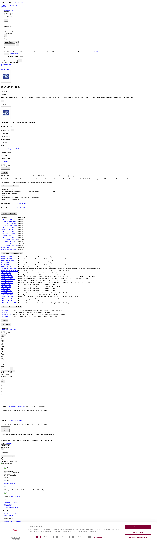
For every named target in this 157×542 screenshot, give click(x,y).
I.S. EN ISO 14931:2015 (8, 279)
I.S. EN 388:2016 (6, 285)
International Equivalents (9, 213)
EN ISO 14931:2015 (7, 293)
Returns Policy (8, 505)
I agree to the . (11, 420)
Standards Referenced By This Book (13, 253)
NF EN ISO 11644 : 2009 (8, 237)
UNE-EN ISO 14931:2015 (9, 303)
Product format (5, 369)
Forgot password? (99, 52)
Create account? (13, 53)
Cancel (7, 42)
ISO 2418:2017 (5, 310)
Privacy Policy (8, 504)
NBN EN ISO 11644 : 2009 (9, 223)
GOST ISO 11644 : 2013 (8, 221)
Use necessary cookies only (138, 537)
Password (70, 52)
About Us (14, 5)
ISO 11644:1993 (21, 208)
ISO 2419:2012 (5, 316)
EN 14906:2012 (5, 263)
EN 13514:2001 (5, 247)
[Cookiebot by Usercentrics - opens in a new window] (15, 538)
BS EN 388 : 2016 (6, 291)
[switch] (55, 537)
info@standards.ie (9, 483)
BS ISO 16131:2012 (7, 295)
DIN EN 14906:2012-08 (8, 257)
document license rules (15, 420)
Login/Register (10, 44)
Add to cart (6, 168)
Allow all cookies (138, 527)
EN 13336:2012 (5, 265)
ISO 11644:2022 (5, 161)
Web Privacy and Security (11, 507)
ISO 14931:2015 (6, 273)
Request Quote (5, 445)
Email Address (25, 52)
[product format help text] (11, 368)
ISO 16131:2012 (6, 287)
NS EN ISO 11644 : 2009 (8, 227)
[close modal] (5, 35)
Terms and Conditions (10, 502)
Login (6, 53)
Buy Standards (8, 10)
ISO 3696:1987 (5, 312)
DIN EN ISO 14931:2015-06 (9, 271)
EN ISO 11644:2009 (7, 235)
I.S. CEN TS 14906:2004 (8, 269)
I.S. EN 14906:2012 (7, 297)
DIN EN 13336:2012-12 (8, 259)
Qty (2, 379)
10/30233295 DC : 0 (7, 281)
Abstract (5, 172)
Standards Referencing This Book (12, 307)
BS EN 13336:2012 (6, 275)
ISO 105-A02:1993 (6, 314)
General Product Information (10, 186)
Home (2, 66)
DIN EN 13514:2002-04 (8, 243)
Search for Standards (10, 513)
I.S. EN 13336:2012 (7, 277)
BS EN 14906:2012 (6, 267)
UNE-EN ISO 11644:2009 (8, 249)
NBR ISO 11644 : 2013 (8, 241)
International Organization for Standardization (14, 149)
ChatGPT (5, 329)
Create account (9, 443)
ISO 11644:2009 (5, 69)
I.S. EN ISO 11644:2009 (8, 229)
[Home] (5, 7)
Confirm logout (14, 42)
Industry (5, 320)
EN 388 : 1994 (5, 289)
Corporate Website (6, 5)
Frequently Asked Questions (12, 521)
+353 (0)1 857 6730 (17, 2)
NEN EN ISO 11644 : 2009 (9, 225)
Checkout (6, 431)
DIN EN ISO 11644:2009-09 (9, 239)
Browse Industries (9, 515)
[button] (3, 335)
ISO (2, 67)
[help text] (2, 101)
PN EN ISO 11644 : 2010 (8, 231)
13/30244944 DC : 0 (7, 283)
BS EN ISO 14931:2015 (8, 261)
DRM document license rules (17, 406)
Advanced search (6, 64)
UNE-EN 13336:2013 (7, 299)
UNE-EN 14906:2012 (7, 301)
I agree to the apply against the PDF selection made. (24, 406)
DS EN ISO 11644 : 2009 (8, 219)
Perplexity (13, 329)
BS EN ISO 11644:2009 (8, 233)
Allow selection (138, 532)
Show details (98, 537)
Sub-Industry (6, 324)
